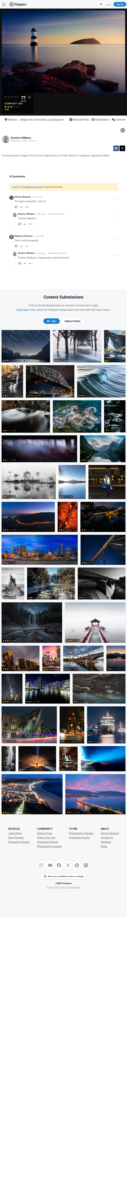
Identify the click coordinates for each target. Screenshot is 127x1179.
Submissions (101, 120)
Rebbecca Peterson (23, 236)
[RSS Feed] (86, 865)
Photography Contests (49, 846)
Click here (22, 309)
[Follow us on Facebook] (59, 865)
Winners (11, 120)
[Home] (17, 4)
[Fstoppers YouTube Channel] (50, 865)
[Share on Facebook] (116, 148)
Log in (15, 187)
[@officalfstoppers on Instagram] (41, 865)
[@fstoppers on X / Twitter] (68, 865)
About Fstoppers (110, 833)
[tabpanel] (63, 573)
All (51, 321)
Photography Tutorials (81, 833)
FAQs (104, 846)
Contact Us (107, 837)
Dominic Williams (21, 137)
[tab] (51, 321)
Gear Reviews (16, 837)
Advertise (106, 842)
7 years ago (37, 196)
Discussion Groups (47, 842)
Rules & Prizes (79, 120)
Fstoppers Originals (19, 842)
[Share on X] (122, 148)
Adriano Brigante (22, 196)
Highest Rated (72, 321)
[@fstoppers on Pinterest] (77, 865)
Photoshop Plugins (79, 837)
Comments (120, 120)
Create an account (33, 187)
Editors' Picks (44, 833)
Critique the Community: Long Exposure (42, 120)
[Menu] (4, 4)
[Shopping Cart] (101, 4)
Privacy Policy (53, 887)
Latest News (15, 833)
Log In (108, 4)
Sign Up (119, 4)
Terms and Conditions (70, 887)
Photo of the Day (46, 837)
